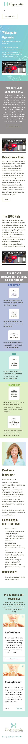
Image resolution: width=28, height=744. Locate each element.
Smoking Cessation (13, 681)
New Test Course (12, 632)
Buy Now (19, 708)
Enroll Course (14, 659)
